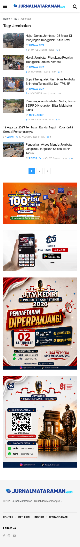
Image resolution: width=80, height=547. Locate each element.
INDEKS (39, 517)
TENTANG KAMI (58, 517)
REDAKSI (24, 517)
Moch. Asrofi (36, 115)
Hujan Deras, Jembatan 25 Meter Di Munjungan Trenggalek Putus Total (49, 37)
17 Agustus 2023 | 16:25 (31, 136)
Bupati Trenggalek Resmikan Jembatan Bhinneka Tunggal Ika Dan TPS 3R (51, 81)
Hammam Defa (36, 45)
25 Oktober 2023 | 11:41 (40, 119)
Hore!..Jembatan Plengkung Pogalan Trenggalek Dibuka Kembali (49, 59)
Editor (10, 136)
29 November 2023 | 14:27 (41, 71)
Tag (15, 18)
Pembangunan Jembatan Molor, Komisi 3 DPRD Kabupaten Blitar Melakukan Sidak (51, 105)
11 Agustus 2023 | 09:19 (54, 158)
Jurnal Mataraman (22, 500)
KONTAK (8, 517)
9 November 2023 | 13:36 (41, 93)
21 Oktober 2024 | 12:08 (40, 49)
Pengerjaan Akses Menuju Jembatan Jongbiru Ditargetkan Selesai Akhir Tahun (49, 148)
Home (6, 18)
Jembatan (26, 18)
